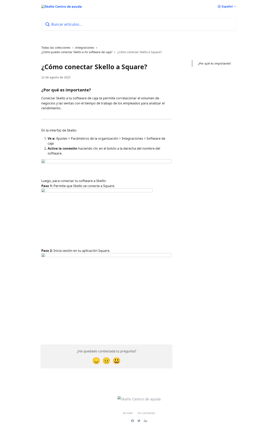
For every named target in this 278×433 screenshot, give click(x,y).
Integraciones (84, 47)
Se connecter (146, 413)
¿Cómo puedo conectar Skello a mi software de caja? (76, 52)
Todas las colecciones (55, 47)
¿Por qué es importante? (214, 63)
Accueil (128, 413)
